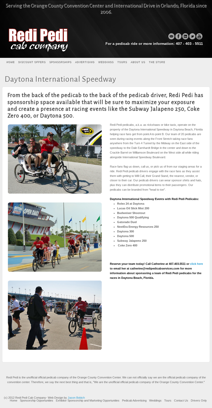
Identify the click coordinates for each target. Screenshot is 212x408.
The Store (157, 62)
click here (196, 263)
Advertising (84, 62)
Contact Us (181, 400)
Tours (122, 62)
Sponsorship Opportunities (36, 400)
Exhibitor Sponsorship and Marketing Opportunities (87, 400)
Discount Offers (32, 62)
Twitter (192, 36)
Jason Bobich (76, 397)
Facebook (178, 36)
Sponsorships (60, 62)
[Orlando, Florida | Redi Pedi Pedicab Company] (39, 39)
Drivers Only (199, 400)
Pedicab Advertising (134, 400)
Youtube (199, 36)
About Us (138, 62)
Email (171, 36)
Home (10, 62)
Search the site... (203, 62)
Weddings (105, 62)
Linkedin (185, 36)
